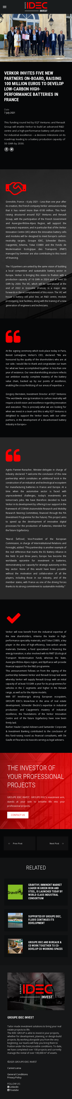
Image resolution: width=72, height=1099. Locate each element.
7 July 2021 (9, 112)
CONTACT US (18, 815)
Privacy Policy (14, 1077)
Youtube (14, 1090)
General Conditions (17, 1074)
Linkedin (13, 1086)
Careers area (14, 1068)
